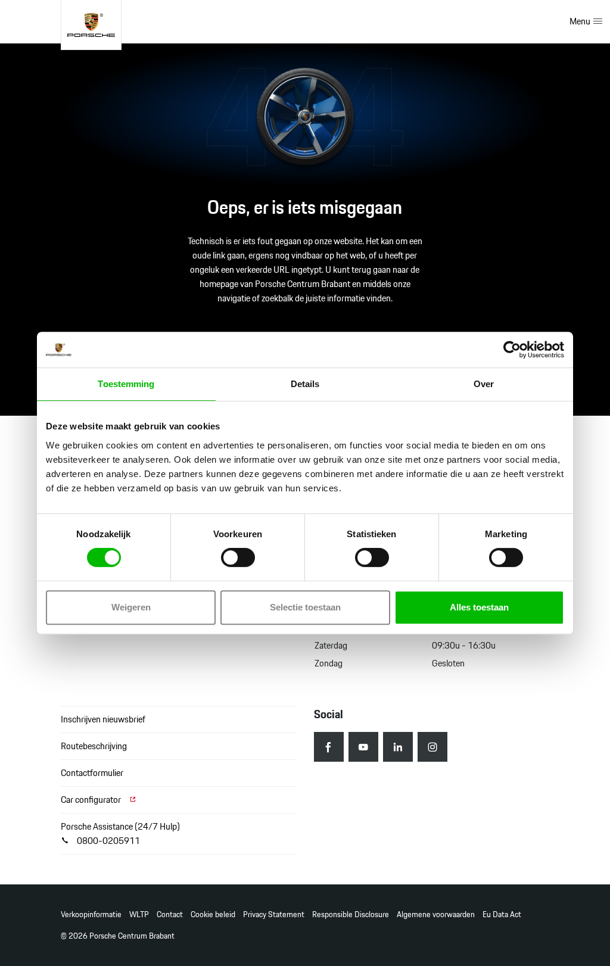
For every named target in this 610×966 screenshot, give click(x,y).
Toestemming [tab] (126, 384)
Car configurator (92, 799)
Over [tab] (484, 384)
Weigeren (131, 607)
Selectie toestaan (305, 607)
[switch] (238, 557)
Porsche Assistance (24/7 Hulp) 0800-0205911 (120, 833)
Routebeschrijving (94, 745)
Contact (170, 914)
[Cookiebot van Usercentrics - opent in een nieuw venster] (512, 350)
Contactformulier (92, 772)
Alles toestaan (479, 607)
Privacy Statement (273, 914)
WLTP (139, 914)
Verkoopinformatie (91, 914)
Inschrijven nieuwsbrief (103, 719)
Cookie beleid (213, 914)
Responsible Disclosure (350, 914)
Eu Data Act (502, 914)
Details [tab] (305, 384)
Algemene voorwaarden (436, 914)
